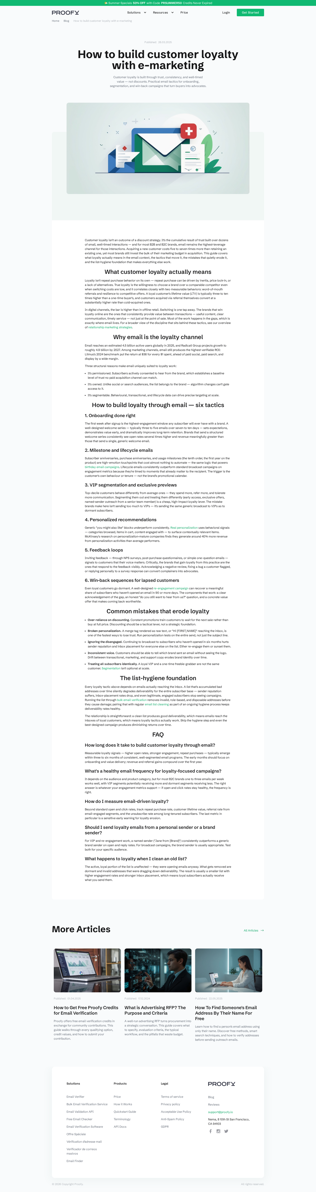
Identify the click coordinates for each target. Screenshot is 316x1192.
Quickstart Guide (125, 1111)
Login (226, 12)
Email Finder (75, 1161)
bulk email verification (132, 700)
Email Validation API (80, 1111)
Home (55, 20)
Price (184, 12)
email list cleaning (157, 704)
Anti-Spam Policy (172, 1119)
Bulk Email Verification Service (87, 1104)
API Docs (120, 1126)
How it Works (123, 1104)
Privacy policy (170, 1104)
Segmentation (111, 668)
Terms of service (172, 1096)
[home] (65, 12)
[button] (137, 12)
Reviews (213, 1104)
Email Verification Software (85, 1126)
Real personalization (184, 527)
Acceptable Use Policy (176, 1111)
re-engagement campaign (171, 588)
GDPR (165, 1126)
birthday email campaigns (102, 467)
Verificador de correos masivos (82, 1151)
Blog (66, 20)
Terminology (122, 1119)
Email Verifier (75, 1096)
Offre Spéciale (76, 1134)
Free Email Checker (79, 1119)
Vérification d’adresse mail (84, 1141)
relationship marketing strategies (110, 327)
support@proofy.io (220, 1112)
